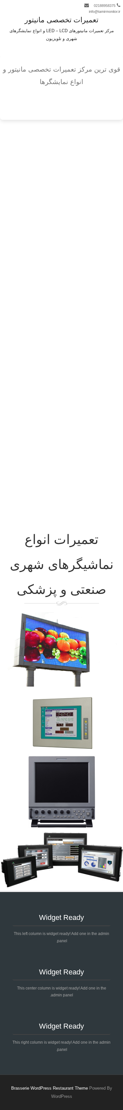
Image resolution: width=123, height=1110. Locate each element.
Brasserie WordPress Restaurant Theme (49, 1088)
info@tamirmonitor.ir (104, 11)
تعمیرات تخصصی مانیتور (61, 20)
